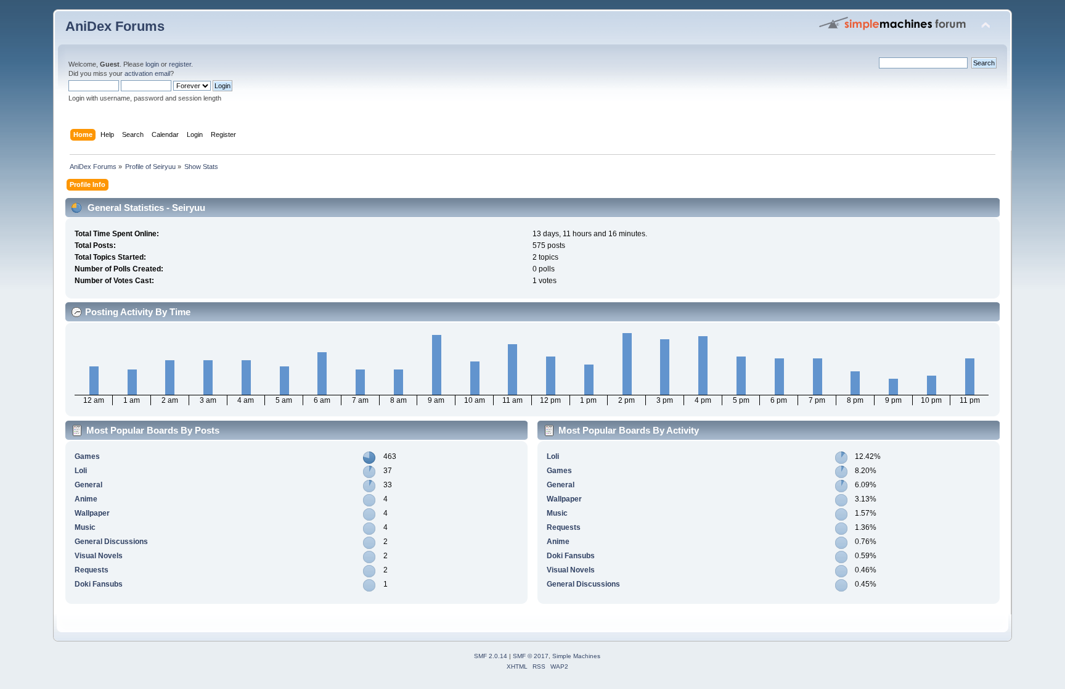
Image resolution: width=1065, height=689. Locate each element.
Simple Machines (576, 656)
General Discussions (111, 541)
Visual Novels (99, 555)
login (152, 64)
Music (85, 527)
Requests (91, 570)
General (88, 485)
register (180, 64)
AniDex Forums (115, 26)
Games (87, 456)
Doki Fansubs (99, 584)
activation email (147, 73)
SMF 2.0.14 (490, 656)
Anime (86, 499)
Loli (81, 470)
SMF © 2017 (531, 656)
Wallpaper (92, 513)
